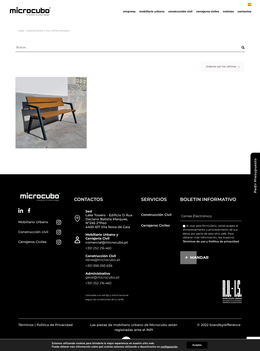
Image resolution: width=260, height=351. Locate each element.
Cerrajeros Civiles (32, 242)
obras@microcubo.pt (102, 260)
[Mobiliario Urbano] (58, 222)
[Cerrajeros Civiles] (58, 242)
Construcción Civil (156, 215)
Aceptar (197, 345)
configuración (169, 347)
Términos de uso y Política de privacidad (211, 241)
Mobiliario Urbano (33, 222)
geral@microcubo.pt (102, 277)
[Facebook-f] (29, 210)
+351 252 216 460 (98, 248)
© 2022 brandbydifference (218, 325)
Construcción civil (33, 232)
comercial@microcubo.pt (106, 242)
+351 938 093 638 (98, 266)
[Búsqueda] (243, 47)
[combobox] (223, 66)
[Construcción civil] (58, 232)
